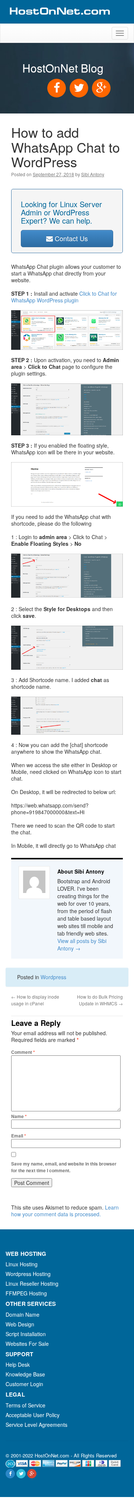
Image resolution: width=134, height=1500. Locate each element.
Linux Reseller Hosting (32, 1283)
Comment (23, 1052)
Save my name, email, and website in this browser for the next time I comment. (64, 1167)
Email (18, 1135)
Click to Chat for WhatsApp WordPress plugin (64, 297)
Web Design (20, 1324)
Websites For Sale (27, 1343)
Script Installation (26, 1334)
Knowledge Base (25, 1374)
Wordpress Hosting (28, 1274)
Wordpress (53, 977)
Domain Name (22, 1314)
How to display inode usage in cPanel (35, 999)
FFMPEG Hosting (26, 1293)
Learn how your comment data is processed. (65, 1211)
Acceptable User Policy (33, 1415)
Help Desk (18, 1364)
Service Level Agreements (36, 1424)
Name (19, 1116)
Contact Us (70, 238)
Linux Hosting (22, 1264)
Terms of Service (25, 1405)
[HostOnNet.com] (59, 20)
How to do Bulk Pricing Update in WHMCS (100, 999)
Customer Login (24, 1384)
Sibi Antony (92, 174)
